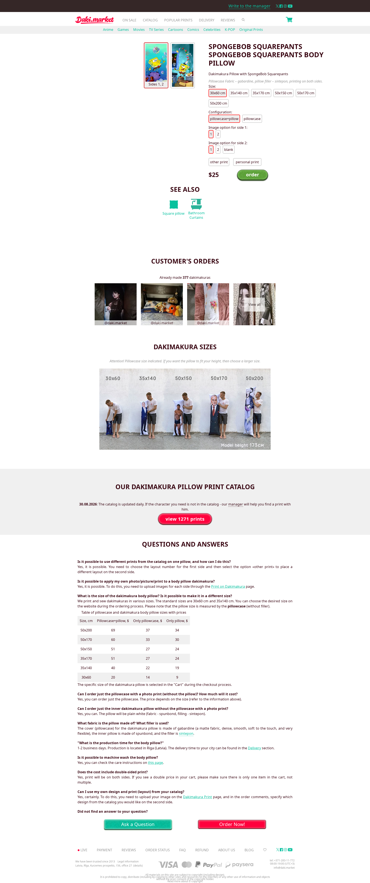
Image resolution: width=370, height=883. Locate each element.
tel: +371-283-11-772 (282, 860)
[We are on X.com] (277, 6)
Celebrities (212, 29)
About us (226, 850)
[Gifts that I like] (265, 850)
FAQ (182, 850)
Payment (104, 850)
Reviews (228, 20)
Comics (193, 29)
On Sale (129, 20)
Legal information (128, 861)
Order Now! (232, 824)
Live (84, 850)
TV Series (156, 29)
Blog (249, 850)
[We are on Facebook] (281, 6)
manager (235, 504)
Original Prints (251, 29)
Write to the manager (249, 6)
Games (123, 29)
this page (155, 762)
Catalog (150, 20)
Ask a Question (138, 824)
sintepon (186, 733)
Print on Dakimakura (228, 586)
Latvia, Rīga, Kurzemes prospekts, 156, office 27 (103, 865)
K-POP (230, 29)
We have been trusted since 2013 (95, 861)
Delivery (206, 20)
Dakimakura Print (197, 797)
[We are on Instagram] (285, 6)
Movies (139, 29)
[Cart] (289, 20)
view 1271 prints (185, 519)
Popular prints (178, 20)
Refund (202, 850)
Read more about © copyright (185, 881)
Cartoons (175, 29)
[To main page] (94, 21)
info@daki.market (284, 868)
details (138, 865)
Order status (157, 850)
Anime (108, 29)
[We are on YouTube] (290, 6)
